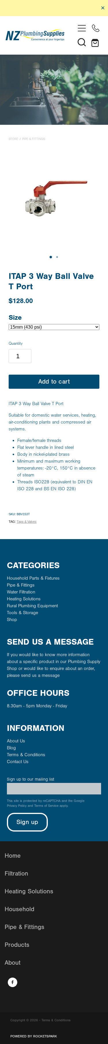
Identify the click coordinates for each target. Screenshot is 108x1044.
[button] (82, 42)
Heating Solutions (24, 599)
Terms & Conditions (26, 754)
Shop (12, 619)
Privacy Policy (16, 806)
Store (13, 139)
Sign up (27, 822)
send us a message (40, 675)
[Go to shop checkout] (96, 42)
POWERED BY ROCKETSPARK (33, 1036)
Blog (11, 747)
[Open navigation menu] (82, 28)
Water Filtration (21, 592)
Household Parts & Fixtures (33, 578)
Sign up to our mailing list (30, 779)
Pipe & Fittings (33, 139)
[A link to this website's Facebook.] (12, 982)
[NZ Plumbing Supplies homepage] (40, 35)
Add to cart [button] (54, 381)
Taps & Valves (27, 521)
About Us (16, 741)
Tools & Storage (22, 612)
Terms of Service (46, 806)
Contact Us (18, 761)
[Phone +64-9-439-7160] (96, 28)
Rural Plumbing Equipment (32, 605)
